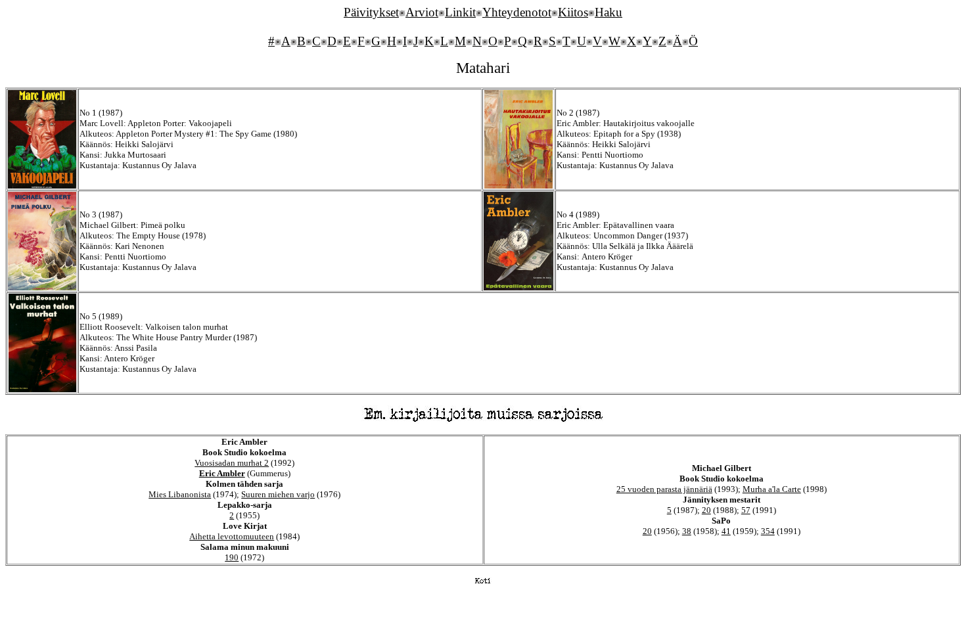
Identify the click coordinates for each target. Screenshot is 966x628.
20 (706, 510)
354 (768, 531)
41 (726, 531)
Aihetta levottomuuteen (231, 536)
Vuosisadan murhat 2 (232, 463)
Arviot (421, 12)
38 (686, 531)
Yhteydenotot (516, 12)
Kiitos (573, 12)
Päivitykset (371, 12)
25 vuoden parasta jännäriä (664, 489)
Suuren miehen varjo (278, 494)
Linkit (460, 12)
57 (745, 510)
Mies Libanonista (180, 494)
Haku (608, 12)
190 (232, 557)
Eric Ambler (222, 473)
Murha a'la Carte (772, 489)
